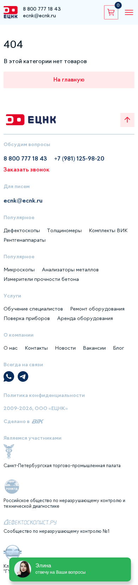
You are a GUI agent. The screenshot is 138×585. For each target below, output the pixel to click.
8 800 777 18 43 (42, 8)
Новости (65, 347)
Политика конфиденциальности (44, 395)
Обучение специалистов (33, 308)
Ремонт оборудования (97, 308)
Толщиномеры (64, 230)
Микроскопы (19, 269)
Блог (118, 347)
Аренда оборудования (85, 318)
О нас (11, 347)
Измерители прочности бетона (41, 279)
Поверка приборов (27, 318)
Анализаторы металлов (70, 269)
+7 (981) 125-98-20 (79, 158)
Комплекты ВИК (108, 230)
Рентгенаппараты (25, 239)
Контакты (36, 347)
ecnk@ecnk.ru (39, 15)
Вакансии (94, 347)
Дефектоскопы (22, 230)
